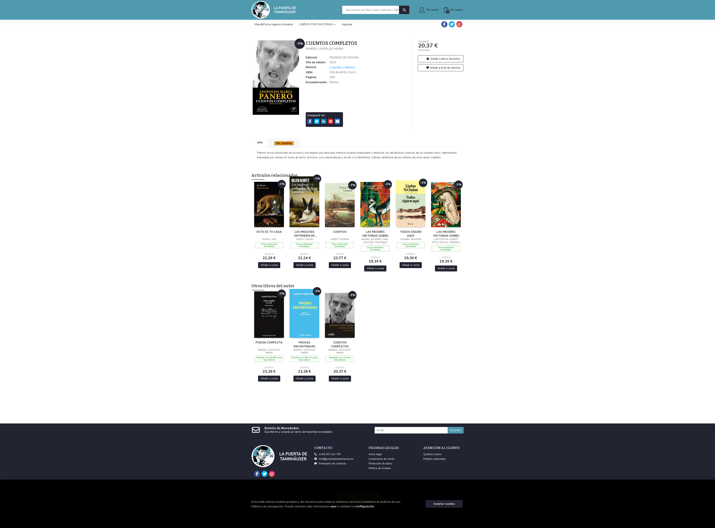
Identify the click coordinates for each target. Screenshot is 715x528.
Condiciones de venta (381, 459)
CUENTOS (340, 232)
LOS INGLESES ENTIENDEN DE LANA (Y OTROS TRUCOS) (304, 233)
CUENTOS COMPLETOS (340, 344)
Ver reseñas (284, 143)
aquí (333, 506)
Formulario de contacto (332, 463)
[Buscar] (404, 10)
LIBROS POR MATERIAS (316, 24)
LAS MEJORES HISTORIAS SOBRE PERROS (446, 233)
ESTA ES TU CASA (269, 232)
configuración (364, 506)
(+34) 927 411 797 (330, 454)
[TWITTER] (452, 24)
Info (260, 142)
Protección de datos (380, 463)
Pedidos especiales (434, 459)
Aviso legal (375, 454)
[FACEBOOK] (444, 24)
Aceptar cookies (444, 504)
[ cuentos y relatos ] (342, 67)
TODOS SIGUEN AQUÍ (410, 233)
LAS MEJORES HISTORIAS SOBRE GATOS (375, 233)
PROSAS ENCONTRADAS (304, 344)
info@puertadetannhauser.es (336, 459)
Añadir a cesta (269, 265)
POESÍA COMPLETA (269, 342)
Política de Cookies (380, 468)
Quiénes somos (432, 454)
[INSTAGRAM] (459, 24)
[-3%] (269, 204)
